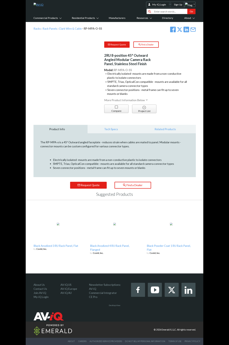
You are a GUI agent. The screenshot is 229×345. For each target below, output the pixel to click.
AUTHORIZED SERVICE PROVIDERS (106, 341)
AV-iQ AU (66, 292)
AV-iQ (92, 288)
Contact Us (40, 288)
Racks (37, 28)
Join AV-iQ (39, 292)
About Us (39, 284)
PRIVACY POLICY (192, 341)
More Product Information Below (124, 100)
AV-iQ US (65, 284)
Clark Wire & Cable (70, 28)
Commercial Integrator (103, 292)
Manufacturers (117, 17)
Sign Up (178, 4)
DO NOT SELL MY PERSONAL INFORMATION (145, 341)
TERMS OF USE (174, 341)
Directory (167, 17)
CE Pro (93, 297)
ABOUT (71, 341)
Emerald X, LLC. (169, 329)
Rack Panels (50, 28)
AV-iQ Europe (68, 288)
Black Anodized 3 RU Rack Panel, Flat (55, 245)
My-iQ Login (159, 4)
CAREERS (82, 341)
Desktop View (114, 305)
